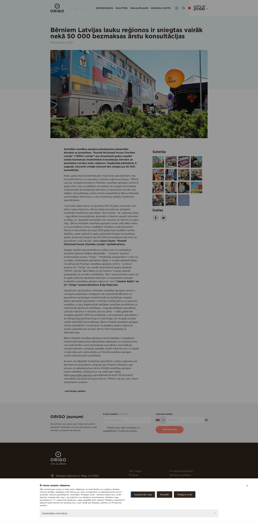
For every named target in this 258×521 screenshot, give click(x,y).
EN (76, 8)
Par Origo (135, 471)
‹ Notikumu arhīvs (75, 391)
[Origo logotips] (58, 464)
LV (70, 8)
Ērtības (133, 475)
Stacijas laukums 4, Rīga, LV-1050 (77, 475)
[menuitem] (148, 471)
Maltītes (122, 8)
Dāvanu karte (161, 8)
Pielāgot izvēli (184, 494)
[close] (247, 485)
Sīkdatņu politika (180, 475)
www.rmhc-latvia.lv (80, 375)
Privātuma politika (127, 430)
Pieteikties (169, 429)
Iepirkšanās (104, 8)
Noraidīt (164, 494)
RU (83, 8)
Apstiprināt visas (143, 494)
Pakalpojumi (139, 8)
